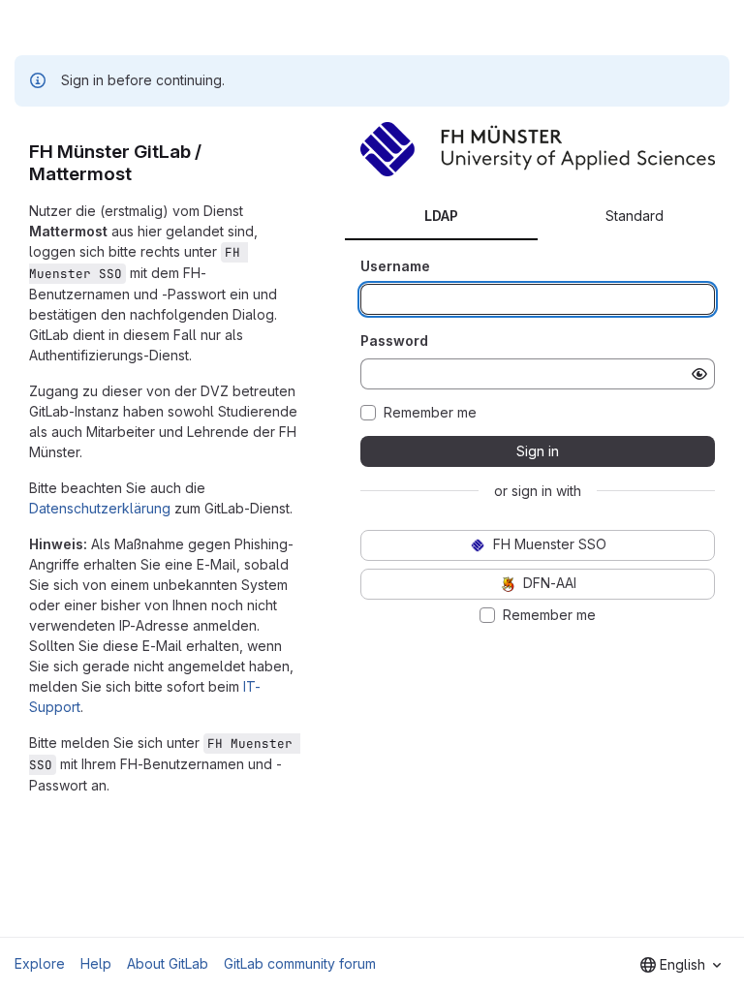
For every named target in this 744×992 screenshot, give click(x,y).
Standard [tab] (634, 215)
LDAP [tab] (441, 215)
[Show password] (699, 373)
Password (394, 340)
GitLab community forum (300, 963)
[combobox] (680, 964)
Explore (40, 963)
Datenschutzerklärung (99, 508)
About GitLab (167, 963)
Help (95, 963)
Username (395, 266)
